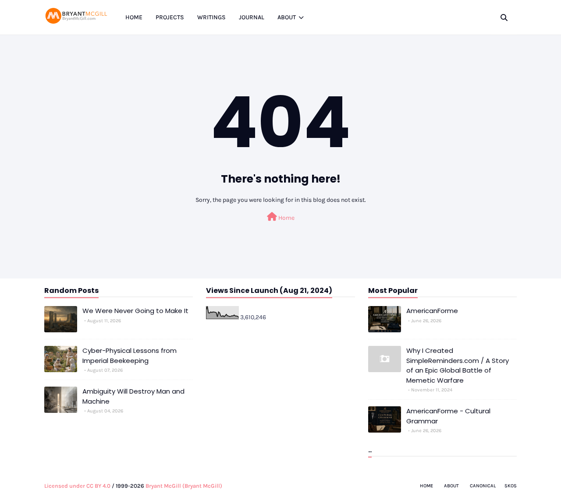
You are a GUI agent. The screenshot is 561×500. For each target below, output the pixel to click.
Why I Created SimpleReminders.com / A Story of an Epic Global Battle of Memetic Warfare (457, 365)
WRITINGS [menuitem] (211, 17)
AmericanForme (432, 310)
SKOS (510, 486)
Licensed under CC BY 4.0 (77, 485)
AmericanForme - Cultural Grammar (448, 416)
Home (286, 218)
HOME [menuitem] (133, 17)
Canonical (483, 486)
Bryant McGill (163, 485)
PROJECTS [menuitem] (170, 17)
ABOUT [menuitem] (286, 17)
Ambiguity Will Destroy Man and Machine (133, 396)
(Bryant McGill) (202, 485)
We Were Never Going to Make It (135, 310)
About (451, 486)
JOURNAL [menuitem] (251, 17)
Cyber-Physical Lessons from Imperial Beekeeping (129, 355)
